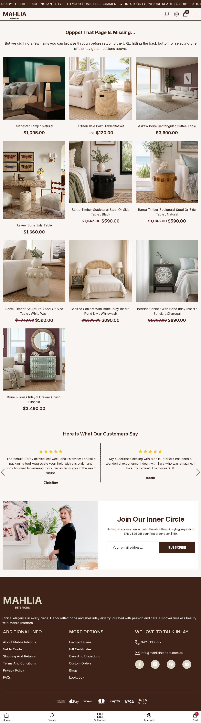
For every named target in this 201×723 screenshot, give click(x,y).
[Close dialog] (192, 8)
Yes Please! (58, 424)
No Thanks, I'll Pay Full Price (58, 436)
